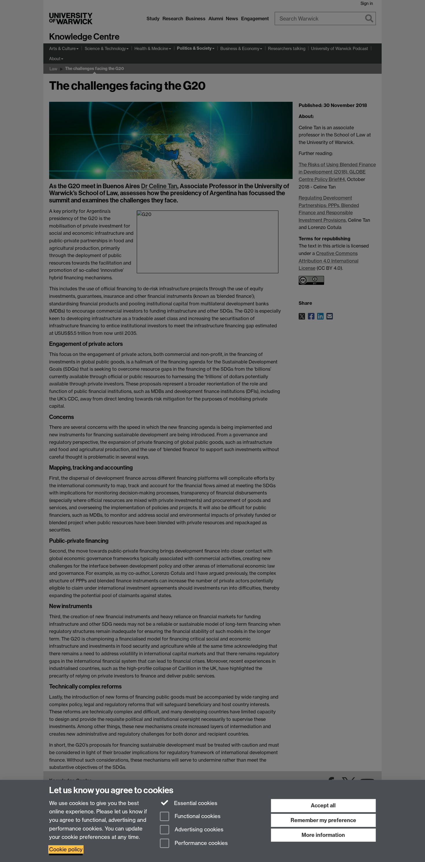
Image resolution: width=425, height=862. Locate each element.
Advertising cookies (198, 829)
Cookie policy (66, 849)
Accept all (323, 805)
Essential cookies (195, 803)
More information (323, 835)
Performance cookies (200, 843)
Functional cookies (197, 816)
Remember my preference (323, 820)
